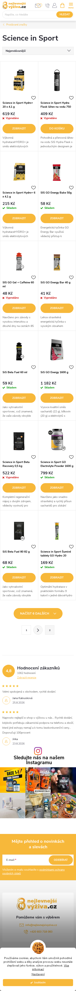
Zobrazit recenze (26, 677)
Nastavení (38, 974)
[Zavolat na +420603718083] (47, 5)
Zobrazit (19, 128)
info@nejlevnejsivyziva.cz (41, 925)
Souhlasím (40, 982)
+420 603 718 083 (41, 932)
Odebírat (61, 860)
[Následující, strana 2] (38, 630)
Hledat (65, 14)
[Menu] (71, 5)
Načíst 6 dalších (35, 613)
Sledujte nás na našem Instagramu (39, 760)
